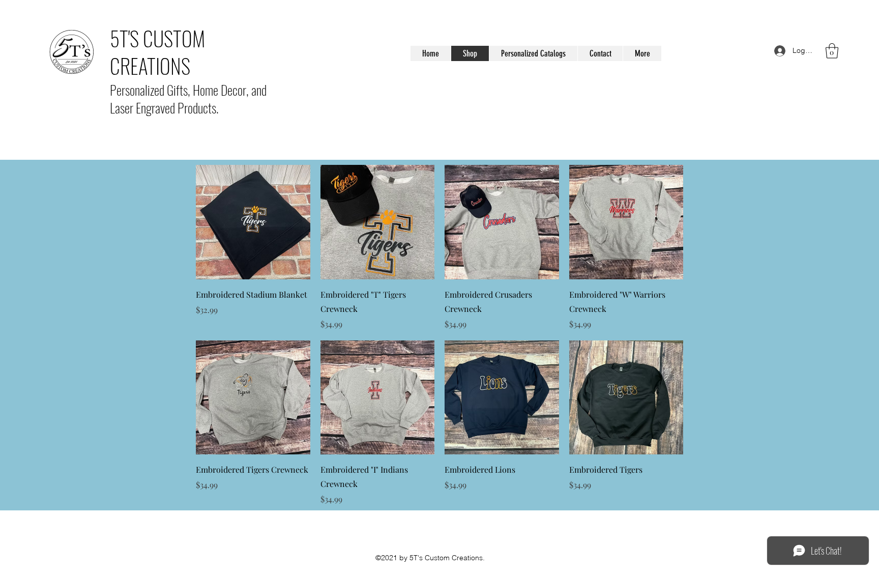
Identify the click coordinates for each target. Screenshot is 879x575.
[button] (832, 51)
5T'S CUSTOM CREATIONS (157, 52)
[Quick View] (253, 222)
